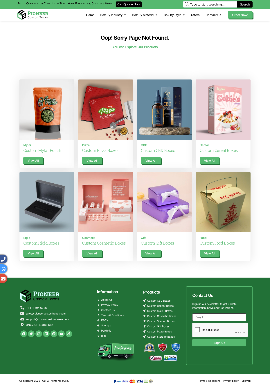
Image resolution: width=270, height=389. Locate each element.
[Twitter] (31, 333)
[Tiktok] (69, 333)
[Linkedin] (46, 333)
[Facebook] (23, 333)
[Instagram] (38, 333)
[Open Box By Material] (156, 15)
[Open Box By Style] (183, 15)
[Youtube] (61, 333)
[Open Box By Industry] (124, 15)
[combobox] (210, 4)
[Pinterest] (54, 333)
